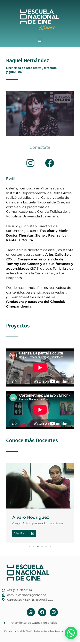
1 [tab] (30, 546)
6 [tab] (50, 546)
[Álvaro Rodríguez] (40, 485)
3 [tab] (38, 546)
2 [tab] (34, 546)
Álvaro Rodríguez (30, 517)
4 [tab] (42, 546)
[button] (40, 40)
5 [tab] (46, 546)
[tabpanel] (40, 503)
